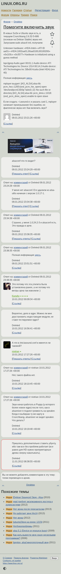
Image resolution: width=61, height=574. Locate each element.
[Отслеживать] (52, 42)
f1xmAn (16, 296)
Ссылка (8, 124)
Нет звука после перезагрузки (28, 509)
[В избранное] (52, 34)
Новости (6, 10)
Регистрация (42, 10)
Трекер (25, 15)
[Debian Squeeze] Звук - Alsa (28, 497)
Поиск (33, 15)
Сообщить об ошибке (12, 561)
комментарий (21, 182)
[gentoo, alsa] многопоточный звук (31, 542)
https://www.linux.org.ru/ (13, 563)
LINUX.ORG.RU (14, 3)
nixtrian (15, 351)
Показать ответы (21, 239)
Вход (55, 10)
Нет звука (18, 518)
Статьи (27, 10)
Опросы (15, 15)
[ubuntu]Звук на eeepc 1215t (27, 522)
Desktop (18, 22)
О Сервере (7, 558)
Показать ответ (20, 174)
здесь (29, 78)
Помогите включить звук (28, 26)
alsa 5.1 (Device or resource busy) (30, 530)
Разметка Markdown (38, 558)
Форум (5, 15)
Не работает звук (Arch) (25, 513)
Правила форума (21, 558)
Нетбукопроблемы (22, 526)
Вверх (54, 558)
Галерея (17, 10)
